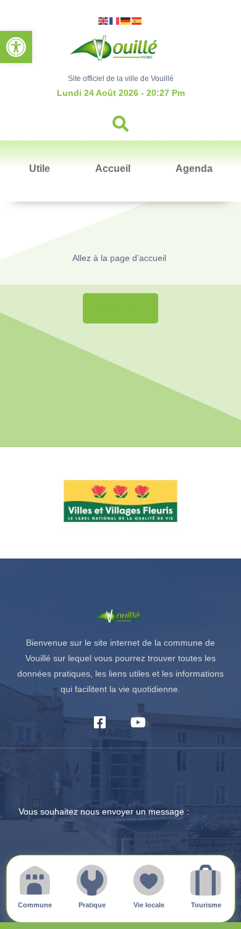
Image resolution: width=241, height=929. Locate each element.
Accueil (112, 168)
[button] (16, 47)
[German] (126, 20)
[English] (103, 20)
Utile (39, 168)
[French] (114, 20)
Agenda (194, 168)
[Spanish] (137, 20)
